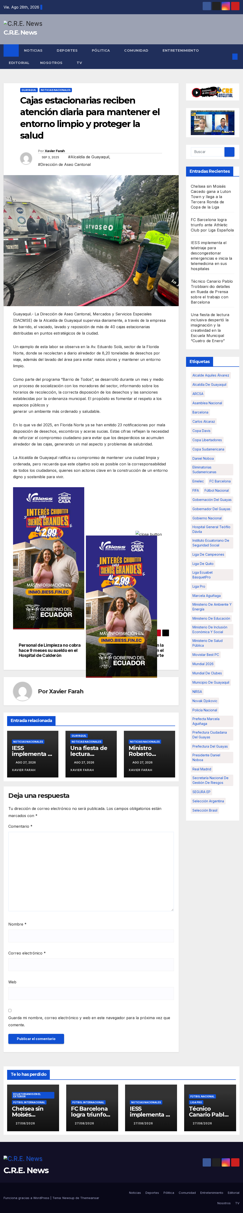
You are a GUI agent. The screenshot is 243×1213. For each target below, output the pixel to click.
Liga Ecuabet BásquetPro (202, 574)
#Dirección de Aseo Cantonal (64, 164)
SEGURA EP (201, 792)
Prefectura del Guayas (210, 746)
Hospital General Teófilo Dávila (211, 529)
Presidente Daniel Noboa (206, 757)
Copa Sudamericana (208, 449)
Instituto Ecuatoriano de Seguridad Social (210, 542)
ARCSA (197, 394)
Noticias (34, 50)
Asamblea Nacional (207, 403)
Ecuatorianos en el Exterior (27, 1095)
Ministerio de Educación (211, 618)
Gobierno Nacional (207, 518)
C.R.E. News (20, 32)
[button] (227, 56)
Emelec (198, 481)
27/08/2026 (25, 1123)
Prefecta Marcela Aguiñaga (206, 721)
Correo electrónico (27, 953)
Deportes (68, 50)
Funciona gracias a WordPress (27, 1198)
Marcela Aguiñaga (206, 596)
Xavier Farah (55, 151)
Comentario (20, 826)
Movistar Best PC (205, 655)
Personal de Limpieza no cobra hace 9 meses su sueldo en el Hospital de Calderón (50, 650)
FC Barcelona (220, 481)
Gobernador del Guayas (211, 509)
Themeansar (89, 1198)
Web (12, 982)
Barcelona (200, 412)
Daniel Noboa (203, 458)
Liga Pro (198, 586)
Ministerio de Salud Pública (207, 643)
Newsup (68, 1198)
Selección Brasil (204, 810)
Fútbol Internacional (29, 1102)
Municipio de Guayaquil (210, 682)
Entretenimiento (181, 50)
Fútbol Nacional (217, 490)
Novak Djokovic (204, 701)
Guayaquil (29, 90)
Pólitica (101, 50)
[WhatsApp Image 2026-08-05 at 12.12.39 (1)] (48, 558)
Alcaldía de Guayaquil (209, 384)
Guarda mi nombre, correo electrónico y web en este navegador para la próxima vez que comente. (89, 1021)
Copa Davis (201, 431)
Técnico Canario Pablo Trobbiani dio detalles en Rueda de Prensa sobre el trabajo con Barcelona (212, 291)
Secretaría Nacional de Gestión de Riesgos (210, 780)
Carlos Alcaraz (203, 421)
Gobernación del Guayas (212, 500)
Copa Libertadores (207, 440)
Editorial (19, 63)
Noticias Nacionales (55, 90)
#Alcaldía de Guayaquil (88, 156)
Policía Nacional (204, 710)
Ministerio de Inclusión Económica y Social (209, 629)
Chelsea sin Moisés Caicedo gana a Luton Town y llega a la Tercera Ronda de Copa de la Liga (211, 196)
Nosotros (52, 63)
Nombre (17, 924)
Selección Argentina (208, 801)
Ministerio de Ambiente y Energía (212, 606)
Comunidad (137, 50)
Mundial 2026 (203, 664)
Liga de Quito (203, 564)
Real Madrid (201, 769)
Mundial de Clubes (207, 673)
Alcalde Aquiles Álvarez (210, 375)
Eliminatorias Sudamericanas (204, 469)
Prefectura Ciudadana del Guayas (209, 734)
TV (79, 63)
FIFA (195, 490)
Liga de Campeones (208, 554)
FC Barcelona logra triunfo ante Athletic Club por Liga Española (212, 224)
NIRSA (197, 692)
